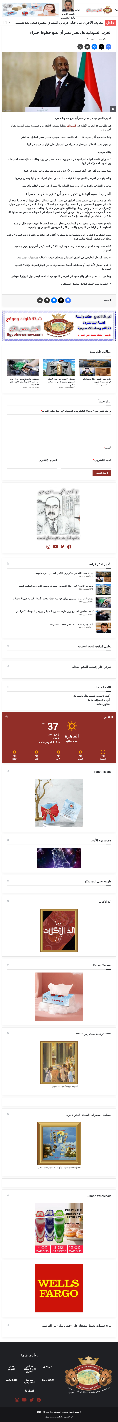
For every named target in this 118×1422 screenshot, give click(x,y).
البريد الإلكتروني (102, 460)
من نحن (47, 1366)
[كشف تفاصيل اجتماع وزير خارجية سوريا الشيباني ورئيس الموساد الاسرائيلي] (103, 615)
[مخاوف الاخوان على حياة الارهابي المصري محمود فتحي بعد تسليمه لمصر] (59, 367)
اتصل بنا (29, 1390)
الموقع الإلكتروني (48, 460)
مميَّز (47, 1417)
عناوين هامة (103, 704)
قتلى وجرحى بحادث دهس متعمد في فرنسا (71, 624)
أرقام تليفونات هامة (99, 699)
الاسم (107, 447)
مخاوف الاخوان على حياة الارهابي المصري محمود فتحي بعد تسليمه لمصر (54, 22)
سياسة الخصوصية (29, 1381)
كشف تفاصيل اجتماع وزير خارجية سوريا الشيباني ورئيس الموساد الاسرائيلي (54, 611)
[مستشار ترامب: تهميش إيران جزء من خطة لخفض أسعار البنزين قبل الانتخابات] (23, 367)
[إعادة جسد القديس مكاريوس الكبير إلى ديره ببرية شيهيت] (95, 367)
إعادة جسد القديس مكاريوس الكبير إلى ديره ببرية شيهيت (64, 573)
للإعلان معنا (47, 1379)
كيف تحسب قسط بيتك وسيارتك (91, 695)
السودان (71, 125)
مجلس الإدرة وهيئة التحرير (29, 1369)
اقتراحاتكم (11, 1379)
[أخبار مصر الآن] (99, 10)
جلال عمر (102, 39)
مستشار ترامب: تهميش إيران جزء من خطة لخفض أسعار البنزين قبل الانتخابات (24, 382)
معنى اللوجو (11, 1367)
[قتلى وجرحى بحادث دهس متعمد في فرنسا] (103, 628)
